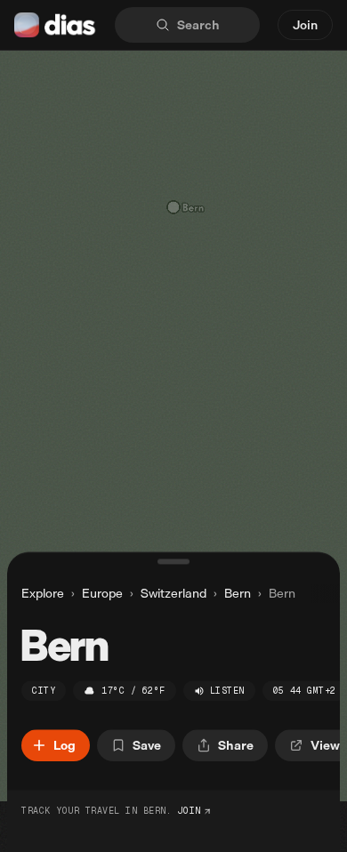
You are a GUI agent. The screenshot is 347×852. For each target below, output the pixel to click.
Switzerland (173, 593)
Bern (237, 593)
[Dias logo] (55, 24)
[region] (173, 426)
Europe (102, 593)
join (189, 810)
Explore (42, 593)
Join (305, 24)
